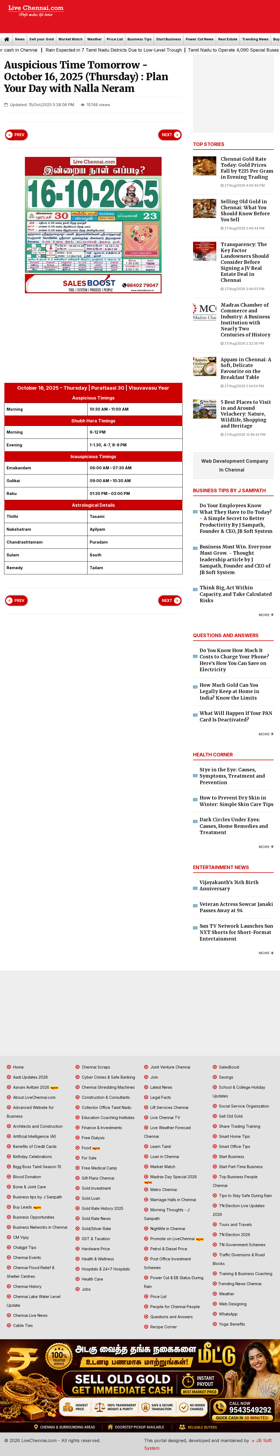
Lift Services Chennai (168, 1107)
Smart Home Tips (234, 1136)
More (264, 615)
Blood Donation (26, 1176)
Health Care (92, 1279)
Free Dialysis (93, 1137)
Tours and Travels (235, 1224)
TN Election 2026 (234, 1234)
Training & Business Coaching (245, 1273)
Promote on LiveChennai (172, 1238)
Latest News (160, 1087)
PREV (19, 135)
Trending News (255, 39)
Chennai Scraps (95, 1067)
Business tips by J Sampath (37, 1197)
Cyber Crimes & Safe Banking (108, 1077)
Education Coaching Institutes (108, 1117)
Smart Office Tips (234, 1146)
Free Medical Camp (99, 1168)
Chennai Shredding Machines (108, 1087)
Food (86, 1147)
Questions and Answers (171, 1316)
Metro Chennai (163, 1189)
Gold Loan (90, 1198)
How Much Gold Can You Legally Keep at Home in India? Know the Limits (229, 691)
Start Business (168, 39)
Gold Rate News (96, 1218)
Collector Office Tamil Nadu (106, 1107)
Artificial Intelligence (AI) (34, 1136)
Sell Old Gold (230, 1116)
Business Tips (139, 39)
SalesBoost (228, 1067)
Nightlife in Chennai (167, 1228)
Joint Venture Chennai (169, 1067)
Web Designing (232, 1304)
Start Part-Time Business (240, 1166)
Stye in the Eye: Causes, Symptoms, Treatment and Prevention (232, 776)
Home (18, 1067)
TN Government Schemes (242, 1244)
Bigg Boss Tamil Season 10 (36, 1166)
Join (153, 1077)
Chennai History (27, 1286)
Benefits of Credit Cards (34, 1146)
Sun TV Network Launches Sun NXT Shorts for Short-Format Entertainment (236, 932)
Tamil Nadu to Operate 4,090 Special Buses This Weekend (216, 50)
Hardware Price (95, 1248)
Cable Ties (22, 1325)
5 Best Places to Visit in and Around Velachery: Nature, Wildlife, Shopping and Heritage (246, 414)
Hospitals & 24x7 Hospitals (105, 1269)
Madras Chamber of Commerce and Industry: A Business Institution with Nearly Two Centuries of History (245, 320)
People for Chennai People (174, 1306)
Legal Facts (160, 1097)
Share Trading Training (239, 1126)
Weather (94, 39)
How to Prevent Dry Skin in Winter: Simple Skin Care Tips (236, 801)
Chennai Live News (30, 1315)
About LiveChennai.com (34, 1097)
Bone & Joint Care (29, 1187)
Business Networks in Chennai (39, 1227)
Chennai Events (26, 1257)
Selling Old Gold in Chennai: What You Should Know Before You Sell (245, 210)
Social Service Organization (243, 1106)
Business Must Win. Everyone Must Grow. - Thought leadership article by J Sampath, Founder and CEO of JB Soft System (235, 559)
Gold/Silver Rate (96, 1228)
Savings (225, 1077)
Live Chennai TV (164, 1117)
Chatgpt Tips (24, 1247)
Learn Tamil (160, 1146)
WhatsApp (228, 1314)
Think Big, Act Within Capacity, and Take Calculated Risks (236, 594)
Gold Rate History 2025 (102, 1208)
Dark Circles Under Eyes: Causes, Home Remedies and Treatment (234, 826)
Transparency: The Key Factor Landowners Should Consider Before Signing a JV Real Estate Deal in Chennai (245, 262)
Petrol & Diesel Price (168, 1248)
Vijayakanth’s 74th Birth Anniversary (229, 885)
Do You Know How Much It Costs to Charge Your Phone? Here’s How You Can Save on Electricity (234, 660)
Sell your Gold (41, 39)
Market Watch (71, 39)
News (20, 39)
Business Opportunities (33, 1217)
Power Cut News (200, 39)
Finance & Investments (101, 1127)
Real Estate (227, 39)
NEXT (167, 135)
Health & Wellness (97, 1259)
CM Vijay (20, 1237)
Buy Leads (22, 1207)
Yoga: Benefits (231, 1324)
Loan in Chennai (164, 1156)
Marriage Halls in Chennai (172, 1199)
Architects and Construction (37, 1126)
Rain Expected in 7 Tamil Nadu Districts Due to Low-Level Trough (81, 50)
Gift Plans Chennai (97, 1178)
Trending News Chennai (239, 1283)
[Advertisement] (175, 14)
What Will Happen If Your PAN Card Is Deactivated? (236, 716)
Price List (115, 39)
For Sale (89, 1158)
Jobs (86, 1289)
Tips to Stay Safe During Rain (245, 1195)
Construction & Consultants (105, 1097)
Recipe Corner (163, 1326)
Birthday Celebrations (32, 1156)
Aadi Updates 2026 (30, 1077)
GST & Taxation (95, 1238)
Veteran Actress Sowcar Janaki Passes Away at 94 (236, 907)
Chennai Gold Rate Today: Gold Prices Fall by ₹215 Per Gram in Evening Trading (247, 168)
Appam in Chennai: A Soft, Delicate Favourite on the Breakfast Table (246, 368)
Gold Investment (96, 1188)
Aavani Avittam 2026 (31, 1087)
